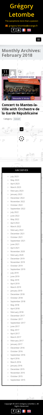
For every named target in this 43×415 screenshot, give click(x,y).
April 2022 (15, 223)
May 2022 (15, 219)
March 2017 (16, 337)
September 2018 (18, 301)
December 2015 (17, 369)
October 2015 (17, 376)
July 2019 (15, 273)
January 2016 (16, 365)
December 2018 (17, 294)
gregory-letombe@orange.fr (23, 25)
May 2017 (15, 330)
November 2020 (18, 251)
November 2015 (18, 373)
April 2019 (15, 283)
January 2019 (16, 291)
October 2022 (17, 205)
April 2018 (15, 308)
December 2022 (17, 198)
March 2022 (16, 226)
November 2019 (18, 262)
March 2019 (16, 287)
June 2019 (15, 276)
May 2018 (15, 305)
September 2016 (18, 355)
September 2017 (18, 323)
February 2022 (17, 230)
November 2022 (18, 201)
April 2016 (15, 358)
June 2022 (15, 216)
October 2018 (17, 298)
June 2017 (15, 326)
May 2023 (15, 180)
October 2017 (17, 319)
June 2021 (15, 244)
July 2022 (15, 212)
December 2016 (17, 348)
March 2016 (16, 362)
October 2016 (17, 351)
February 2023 (17, 191)
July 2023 (15, 176)
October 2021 (17, 237)
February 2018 (17, 312)
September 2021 (18, 241)
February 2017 (17, 340)
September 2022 (18, 208)
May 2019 (15, 280)
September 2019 (18, 269)
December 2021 (17, 233)
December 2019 (17, 258)
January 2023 (16, 194)
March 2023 (16, 187)
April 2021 (15, 248)
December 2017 (17, 315)
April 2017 (15, 333)
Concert (17, 119)
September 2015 (18, 380)
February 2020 (17, 255)
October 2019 (17, 266)
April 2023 (15, 183)
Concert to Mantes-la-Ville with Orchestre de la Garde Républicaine (20, 109)
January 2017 (16, 344)
